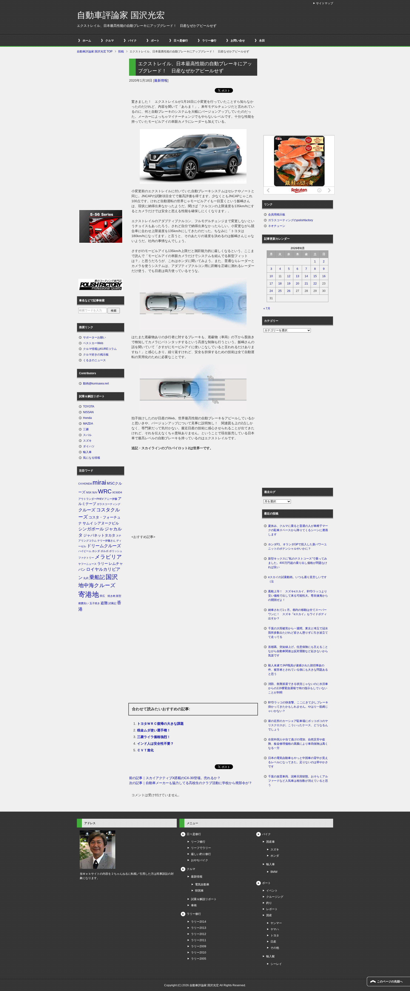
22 (315, 283)
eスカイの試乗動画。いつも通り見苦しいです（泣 (297, 579)
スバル (87, 435)
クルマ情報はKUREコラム (100, 349)
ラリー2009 (198, 946)
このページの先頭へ (390, 981)
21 (306, 283)
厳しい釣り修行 (201, 854)
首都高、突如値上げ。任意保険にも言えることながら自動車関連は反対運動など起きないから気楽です (298, 651)
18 (280, 283)
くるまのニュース (94, 360)
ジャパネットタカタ (99, 535)
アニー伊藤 (110, 498)
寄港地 (88, 594)
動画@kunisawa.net (96, 383)
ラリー (102, 564)
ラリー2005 (198, 958)
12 (288, 276)
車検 (194, 905)
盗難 (104, 603)
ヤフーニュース (87, 563)
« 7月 (266, 308)
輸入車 (87, 452)
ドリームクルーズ (104, 545)
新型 (118, 595)
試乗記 (112, 603)
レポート (272, 909)
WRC (105, 491)
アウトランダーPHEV (90, 498)
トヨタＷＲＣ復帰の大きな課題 (160, 723)
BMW (273, 872)
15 (315, 276)
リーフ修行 (198, 841)
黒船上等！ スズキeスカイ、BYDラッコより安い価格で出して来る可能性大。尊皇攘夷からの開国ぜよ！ (298, 596)
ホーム (87, 40)
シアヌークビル (106, 523)
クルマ (109, 40)
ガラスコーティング (108, 504)
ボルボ (104, 551)
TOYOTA (88, 406)
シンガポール (91, 529)
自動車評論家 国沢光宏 (121, 15)
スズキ (87, 440)
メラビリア (108, 557)
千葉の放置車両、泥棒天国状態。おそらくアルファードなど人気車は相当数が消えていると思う (298, 781)
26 (288, 291)
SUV (94, 492)
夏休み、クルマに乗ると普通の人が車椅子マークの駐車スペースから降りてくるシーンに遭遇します (298, 530)
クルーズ (86, 510)
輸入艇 (270, 956)
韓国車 (199, 890)
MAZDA (88, 423)
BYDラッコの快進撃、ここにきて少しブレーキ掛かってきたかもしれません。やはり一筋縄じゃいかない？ (298, 707)
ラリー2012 (198, 934)
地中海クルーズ (97, 585)
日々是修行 (181, 40)
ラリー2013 (198, 928)
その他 (274, 947)
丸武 (86, 578)
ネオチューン (276, 226)
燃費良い (83, 603)
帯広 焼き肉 (107, 595)
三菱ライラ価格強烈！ (153, 737)
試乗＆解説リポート (204, 899)
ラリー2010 (198, 952)
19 (288, 283)
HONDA (87, 483)
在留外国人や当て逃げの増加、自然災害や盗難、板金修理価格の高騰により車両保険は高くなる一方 (298, 744)
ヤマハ (274, 929)
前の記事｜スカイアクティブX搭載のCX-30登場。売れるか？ (174, 778)
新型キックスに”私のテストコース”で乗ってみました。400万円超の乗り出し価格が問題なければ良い (297, 563)
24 (271, 291)
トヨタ (274, 935)
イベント (272, 890)
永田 (262, 40)
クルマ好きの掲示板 (96, 354)
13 (297, 276)
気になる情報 (91, 457)
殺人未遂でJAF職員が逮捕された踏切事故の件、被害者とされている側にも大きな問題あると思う (298, 670)
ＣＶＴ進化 (145, 750)
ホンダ (96, 551)
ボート (155, 40)
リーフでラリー (201, 848)
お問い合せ (238, 40)
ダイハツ (88, 446)
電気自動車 (202, 884)
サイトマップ (324, 3)
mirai (99, 482)
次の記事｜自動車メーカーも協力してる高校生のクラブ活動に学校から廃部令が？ (190, 783)
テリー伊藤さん (106, 540)
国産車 (270, 841)
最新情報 (161, 80)
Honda (87, 418)
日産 (273, 941)
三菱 (86, 429)
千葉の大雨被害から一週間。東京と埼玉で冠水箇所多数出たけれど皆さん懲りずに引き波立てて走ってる (298, 633)
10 (271, 276)
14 (306, 276)
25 (280, 291)
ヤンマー (276, 923)
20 (297, 283)
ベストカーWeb (93, 343)
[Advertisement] (193, 499)
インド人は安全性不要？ (155, 743)
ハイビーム (84, 551)
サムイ (88, 523)
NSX (88, 492)
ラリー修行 (209, 40)
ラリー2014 (198, 921)
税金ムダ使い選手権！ (153, 730)
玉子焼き (94, 603)
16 (324, 276)
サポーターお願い (94, 337)
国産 (269, 915)
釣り (269, 903)
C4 (80, 483)
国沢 (112, 577)
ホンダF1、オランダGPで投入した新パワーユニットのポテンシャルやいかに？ (297, 546)
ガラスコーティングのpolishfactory (290, 220)
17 (271, 283)
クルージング (274, 896)
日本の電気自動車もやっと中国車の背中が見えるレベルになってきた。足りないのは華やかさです (298, 762)
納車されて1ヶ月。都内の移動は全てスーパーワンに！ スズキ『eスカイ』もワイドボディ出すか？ (297, 614)
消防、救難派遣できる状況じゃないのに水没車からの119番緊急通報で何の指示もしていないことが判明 (298, 688)
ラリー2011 (198, 940)
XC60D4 (117, 492)
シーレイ (276, 964)
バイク (132, 40)
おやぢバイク (199, 860)
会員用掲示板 (276, 214)
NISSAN (88, 412)
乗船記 (97, 577)
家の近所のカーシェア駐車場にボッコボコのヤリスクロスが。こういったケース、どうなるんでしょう (298, 725)
